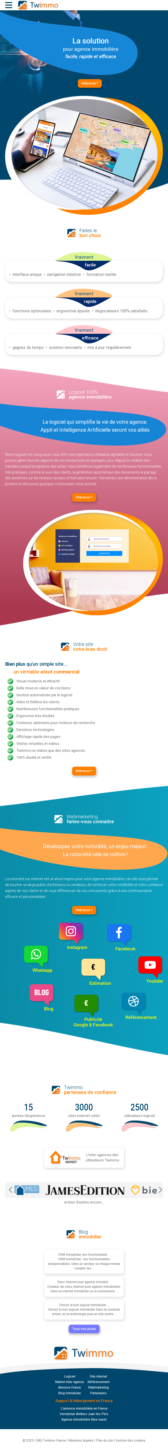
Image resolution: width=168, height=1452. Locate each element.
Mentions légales (80, 1440)
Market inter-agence (69, 1382)
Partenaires (98, 1393)
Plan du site (104, 1440)
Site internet (98, 1376)
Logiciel (69, 1376)
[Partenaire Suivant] (160, 1190)
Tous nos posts (84, 1329)
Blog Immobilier (69, 1393)
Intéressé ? (90, 83)
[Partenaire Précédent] (10, 1190)
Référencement (98, 1382)
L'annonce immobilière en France (84, 1408)
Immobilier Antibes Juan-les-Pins (84, 1414)
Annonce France (69, 1387)
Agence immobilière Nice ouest (84, 1419)
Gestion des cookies (130, 1440)
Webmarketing (98, 1387)
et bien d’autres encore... (84, 1202)
